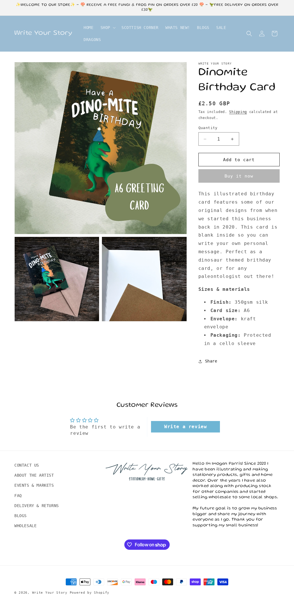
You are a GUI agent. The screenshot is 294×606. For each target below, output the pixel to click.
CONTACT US (26, 465)
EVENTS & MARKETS (34, 485)
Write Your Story (49, 593)
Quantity (208, 128)
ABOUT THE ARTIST (34, 475)
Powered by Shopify (90, 593)
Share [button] (211, 361)
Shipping (238, 112)
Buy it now (239, 176)
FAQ (18, 495)
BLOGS (20, 515)
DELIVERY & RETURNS (36, 505)
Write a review (185, 426)
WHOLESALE (25, 525)
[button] (107, 28)
